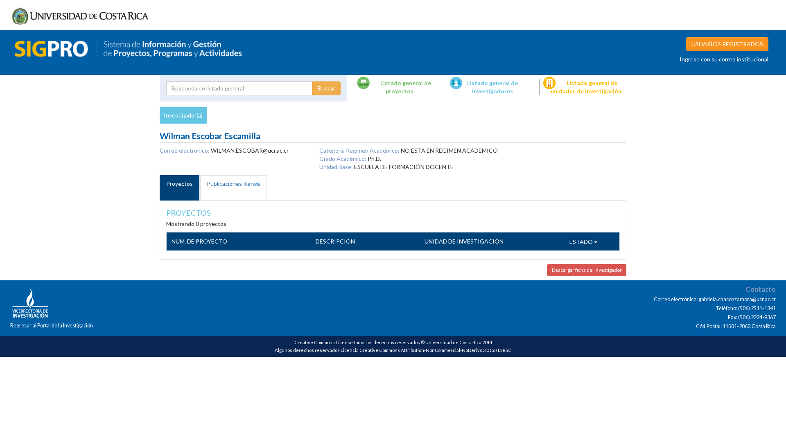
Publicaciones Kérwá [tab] (233, 183)
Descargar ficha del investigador (587, 270)
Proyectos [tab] (179, 183)
